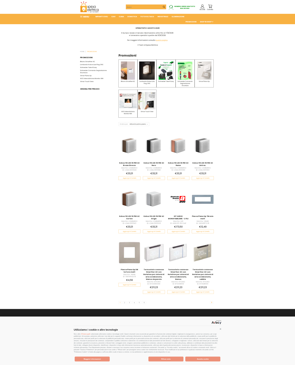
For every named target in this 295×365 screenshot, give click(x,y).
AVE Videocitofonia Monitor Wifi (91, 78)
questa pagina (161, 40)
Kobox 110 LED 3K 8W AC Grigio (154, 217)
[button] (220, 329)
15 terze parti (85, 334)
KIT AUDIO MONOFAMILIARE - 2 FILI (178, 217)
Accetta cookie (203, 359)
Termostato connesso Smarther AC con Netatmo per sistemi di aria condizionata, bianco (178, 274)
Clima (121, 16)
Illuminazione (178, 16)
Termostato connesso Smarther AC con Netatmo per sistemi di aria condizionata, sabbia (202, 274)
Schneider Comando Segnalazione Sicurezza (93, 71)
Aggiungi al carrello (129, 178)
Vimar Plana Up (86, 75)
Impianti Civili (101, 16)
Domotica (132, 16)
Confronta (128, 148)
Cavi (113, 16)
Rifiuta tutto (166, 359)
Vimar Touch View (87, 81)
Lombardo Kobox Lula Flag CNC (91, 64)
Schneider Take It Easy (88, 67)
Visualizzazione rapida (129, 143)
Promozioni (191, 22)
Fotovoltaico (147, 16)
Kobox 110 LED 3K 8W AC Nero (154, 164)
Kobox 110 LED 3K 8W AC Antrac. (202, 164)
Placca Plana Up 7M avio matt (203, 217)
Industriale (163, 16)
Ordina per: (124, 124)
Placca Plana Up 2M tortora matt (129, 270)
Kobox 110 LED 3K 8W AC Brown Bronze (129, 164)
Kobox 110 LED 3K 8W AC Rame (178, 164)
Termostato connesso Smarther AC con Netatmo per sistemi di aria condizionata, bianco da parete (153, 274)
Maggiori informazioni (92, 359)
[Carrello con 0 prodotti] (210, 6)
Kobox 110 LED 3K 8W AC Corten (129, 217)
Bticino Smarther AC (87, 61)
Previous (289, 358)
